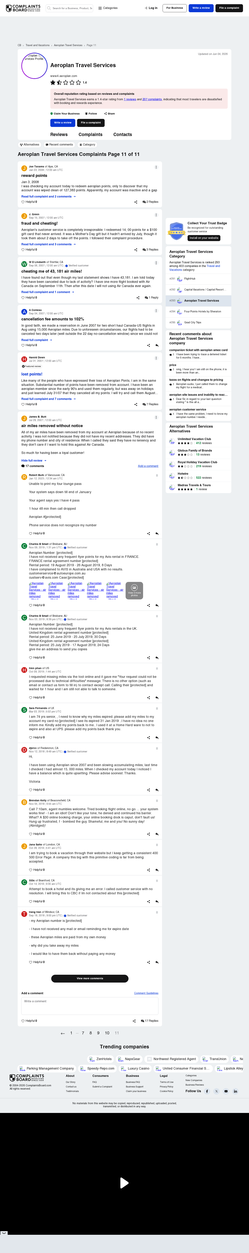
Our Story (70, 1082)
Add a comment (148, 466)
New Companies (194, 1080)
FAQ (94, 1082)
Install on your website (204, 238)
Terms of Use (166, 1082)
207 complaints (152, 99)
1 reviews (130, 99)
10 (107, 1033)
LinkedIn (235, 1091)
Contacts (122, 135)
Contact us (71, 1087)
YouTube (226, 1091)
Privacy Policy (166, 1087)
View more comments (90, 978)
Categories (110, 8)
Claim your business (136, 1091)
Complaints (90, 135)
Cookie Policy (166, 1091)
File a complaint (91, 122)
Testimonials (72, 1091)
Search (49, 8)
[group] (30, 145)
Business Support (134, 1087)
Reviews (59, 135)
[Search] (69, 8)
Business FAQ (133, 1082)
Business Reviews (195, 1085)
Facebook (207, 1091)
